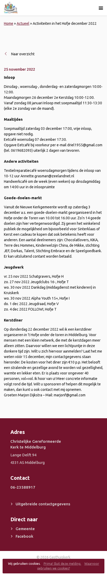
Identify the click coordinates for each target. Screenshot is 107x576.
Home (8, 23)
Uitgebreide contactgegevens (43, 504)
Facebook (24, 536)
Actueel (23, 23)
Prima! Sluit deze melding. (62, 563)
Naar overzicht (23, 54)
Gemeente (25, 528)
